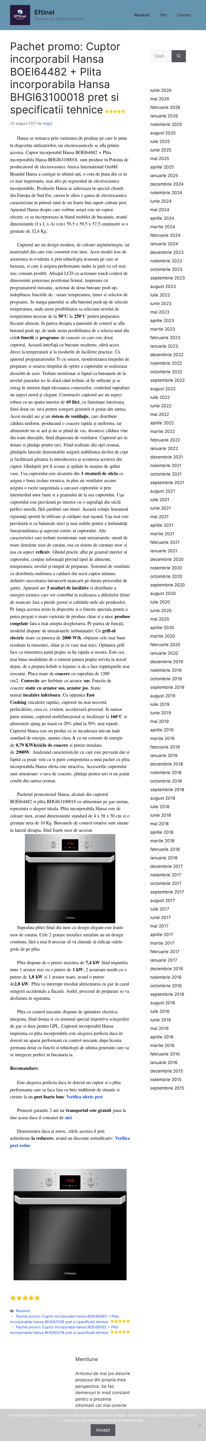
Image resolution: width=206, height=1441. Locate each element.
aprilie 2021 (161, 525)
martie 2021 (162, 533)
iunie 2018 (160, 815)
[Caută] (179, 56)
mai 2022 (159, 414)
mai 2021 (159, 516)
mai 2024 (159, 209)
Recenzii (142, 15)
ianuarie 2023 (164, 346)
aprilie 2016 (162, 1036)
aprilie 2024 (162, 218)
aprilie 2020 (162, 627)
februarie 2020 (165, 644)
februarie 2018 (165, 849)
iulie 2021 (159, 499)
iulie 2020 (160, 601)
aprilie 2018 (161, 832)
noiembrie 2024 (166, 192)
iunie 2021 (160, 508)
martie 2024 (162, 226)
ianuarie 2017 (163, 960)
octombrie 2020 (166, 576)
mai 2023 (159, 312)
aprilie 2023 (162, 320)
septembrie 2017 (167, 891)
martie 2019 (162, 738)
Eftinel (44, 12)
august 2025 (163, 132)
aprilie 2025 (162, 167)
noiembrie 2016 (166, 977)
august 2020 (163, 593)
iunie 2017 (160, 917)
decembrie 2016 (166, 968)
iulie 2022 (160, 397)
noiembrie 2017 (165, 874)
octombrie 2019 (166, 678)
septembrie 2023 (167, 277)
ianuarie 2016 (164, 1062)
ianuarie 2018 (163, 857)
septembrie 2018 (167, 789)
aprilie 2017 (161, 934)
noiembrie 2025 (166, 124)
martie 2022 (162, 431)
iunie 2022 (160, 405)
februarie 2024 (165, 235)
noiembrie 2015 (165, 1079)
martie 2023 (162, 329)
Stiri (163, 15)
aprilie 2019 (162, 729)
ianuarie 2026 (164, 115)
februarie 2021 (165, 542)
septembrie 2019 (167, 687)
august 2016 (162, 1002)
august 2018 (162, 798)
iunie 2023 (161, 303)
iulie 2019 (160, 704)
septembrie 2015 (167, 1088)
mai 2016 (159, 1028)
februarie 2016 (165, 1053)
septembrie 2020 (167, 584)
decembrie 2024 (167, 184)
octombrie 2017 (166, 883)
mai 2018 (159, 823)
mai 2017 (159, 926)
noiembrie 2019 (166, 670)
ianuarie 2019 (164, 755)
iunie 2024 (161, 201)
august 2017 (162, 900)
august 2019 (162, 695)
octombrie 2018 (166, 781)
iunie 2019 (160, 712)
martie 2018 (162, 840)
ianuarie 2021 (163, 550)
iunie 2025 (160, 150)
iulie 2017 (159, 909)
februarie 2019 (165, 746)
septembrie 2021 (167, 482)
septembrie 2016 (167, 994)
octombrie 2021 (166, 474)
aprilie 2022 (162, 422)
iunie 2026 (161, 90)
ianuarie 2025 (164, 175)
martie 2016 (162, 1045)
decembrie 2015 (166, 1071)
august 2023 (163, 286)
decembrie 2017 (166, 866)
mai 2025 (159, 158)
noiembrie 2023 (166, 260)
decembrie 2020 (167, 559)
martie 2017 (162, 943)
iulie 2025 (160, 141)
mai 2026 (159, 98)
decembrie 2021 (166, 457)
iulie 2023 (160, 294)
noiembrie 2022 (166, 363)
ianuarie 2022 (164, 448)
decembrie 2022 (166, 354)
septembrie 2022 (167, 380)
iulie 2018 (159, 806)
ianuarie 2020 (164, 653)
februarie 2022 (165, 439)
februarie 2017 (165, 951)
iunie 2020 (161, 610)
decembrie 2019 (166, 661)
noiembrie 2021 (165, 465)
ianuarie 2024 (164, 243)
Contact (184, 15)
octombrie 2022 (166, 371)
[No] (199, 1424)
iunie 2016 (160, 1019)
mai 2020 (159, 619)
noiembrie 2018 (165, 772)
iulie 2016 (160, 1011)
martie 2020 (162, 636)
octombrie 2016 (166, 985)
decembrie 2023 (167, 252)
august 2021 (162, 491)
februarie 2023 (165, 337)
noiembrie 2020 (166, 567)
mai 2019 (159, 721)
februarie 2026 (165, 107)
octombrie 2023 (166, 269)
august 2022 (163, 388)
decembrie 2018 (166, 764)
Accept (103, 1429)
